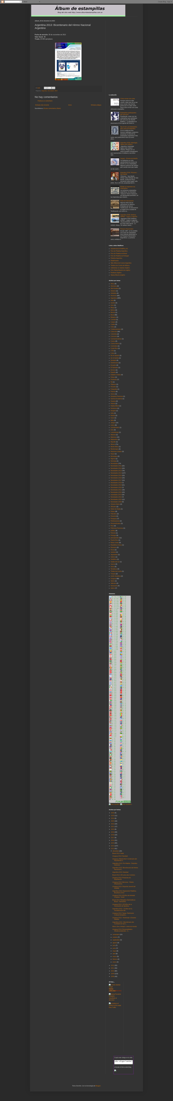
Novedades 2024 (116, 497)
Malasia (113, 435)
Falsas (113, 377)
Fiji (112, 382)
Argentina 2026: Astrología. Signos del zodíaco (129, 143)
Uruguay (113, 578)
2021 (113, 826)
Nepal (113, 454)
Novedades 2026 (116, 502)
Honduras (114, 408)
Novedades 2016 (116, 478)
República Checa (116, 545)
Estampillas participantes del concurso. (128, 113)
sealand (113, 552)
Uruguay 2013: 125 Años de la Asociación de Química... (122, 905)
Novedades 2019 (116, 485)
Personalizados (116, 523)
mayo (115, 951)
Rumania (114, 547)
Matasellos (114, 439)
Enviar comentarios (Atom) (52, 108)
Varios (113, 581)
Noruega (113, 461)
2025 (113, 815)
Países (113, 511)
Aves (112, 305)
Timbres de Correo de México (120, 265)
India (112, 413)
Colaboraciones (116, 329)
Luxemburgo (115, 432)
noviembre (116, 934)
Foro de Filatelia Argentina (119, 251)
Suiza (112, 566)
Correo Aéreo (115, 343)
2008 (113, 976)
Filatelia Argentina (116, 258)
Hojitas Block (115, 406)
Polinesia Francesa (117, 528)
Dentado (113, 360)
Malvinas (113, 437)
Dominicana (114, 363)
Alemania (114, 286)
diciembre (116, 851)
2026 (113, 813)
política (113, 530)
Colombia (114, 334)
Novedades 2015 (116, 475)
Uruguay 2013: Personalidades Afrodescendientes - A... (122, 930)
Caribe (113, 324)
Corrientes (114, 346)
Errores (113, 370)
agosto (115, 943)
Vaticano (113, 583)
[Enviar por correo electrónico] (45, 88)
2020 (113, 829)
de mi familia (115, 358)
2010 (113, 971)
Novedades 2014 (116, 473)
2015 (113, 843)
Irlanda (113, 415)
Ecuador (113, 365)
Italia (112, 420)
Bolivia (113, 310)
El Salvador (114, 367)
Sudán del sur (115, 562)
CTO (112, 351)
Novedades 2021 (116, 490)
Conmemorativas (116, 339)
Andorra (113, 291)
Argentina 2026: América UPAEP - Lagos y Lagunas (128, 215)
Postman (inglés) (116, 272)
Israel (112, 418)
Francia (113, 391)
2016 (113, 840)
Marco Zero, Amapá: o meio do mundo (124, 926)
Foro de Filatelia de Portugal (120, 256)
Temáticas (114, 569)
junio (114, 948)
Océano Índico (115, 504)
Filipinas (113, 384)
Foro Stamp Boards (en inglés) (120, 270)
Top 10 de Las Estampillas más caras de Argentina (128, 127)
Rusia (112, 550)
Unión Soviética (116, 576)
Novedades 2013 (52, 90)
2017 (113, 837)
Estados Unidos (116, 375)
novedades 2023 (116, 494)
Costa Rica (114, 348)
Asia (112, 300)
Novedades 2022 (116, 492)
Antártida (113, 293)
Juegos (113, 423)
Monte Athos (115, 447)
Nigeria (113, 458)
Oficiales (113, 506)
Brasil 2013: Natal (118, 853)
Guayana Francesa (117, 396)
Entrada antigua (96, 105)
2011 (113, 968)
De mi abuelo (115, 355)
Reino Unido (115, 542)
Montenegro (114, 449)
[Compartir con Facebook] (52, 88)
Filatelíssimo (115, 260)
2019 (113, 832)
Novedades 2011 (116, 466)
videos (113, 588)
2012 (113, 965)
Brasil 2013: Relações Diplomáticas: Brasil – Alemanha (124, 900)
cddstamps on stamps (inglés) (120, 268)
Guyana (113, 401)
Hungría (113, 411)
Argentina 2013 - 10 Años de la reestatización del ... (122, 909)
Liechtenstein (115, 427)
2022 (113, 824)
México (113, 444)
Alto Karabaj (115, 288)
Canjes (113, 322)
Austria (113, 303)
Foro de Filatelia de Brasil (119, 253)
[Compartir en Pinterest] (54, 88)
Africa (112, 284)
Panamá (113, 516)
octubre (115, 937)
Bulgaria (113, 317)
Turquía (113, 574)
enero (115, 962)
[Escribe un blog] (47, 88)
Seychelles (114, 554)
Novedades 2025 (116, 499)
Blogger (98, 1086)
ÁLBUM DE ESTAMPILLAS (119, 249)
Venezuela (114, 586)
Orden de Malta (116, 509)
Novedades (114, 463)
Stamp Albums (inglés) (118, 275)
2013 (113, 848)
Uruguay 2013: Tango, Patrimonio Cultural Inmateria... (123, 914)
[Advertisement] (62, 114)
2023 (113, 821)
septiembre (116, 940)
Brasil (112, 315)
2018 (113, 835)
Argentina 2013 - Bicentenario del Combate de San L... (123, 923)
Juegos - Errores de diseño (129, 158)
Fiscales (113, 387)
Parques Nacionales (126, 229)
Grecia (113, 394)
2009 (113, 973)
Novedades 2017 (116, 480)
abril (114, 953)
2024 (113, 818)
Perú (112, 526)
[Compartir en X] (49, 88)
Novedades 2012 (116, 468)
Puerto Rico (114, 540)
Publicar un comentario (45, 101)
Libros (113, 425)
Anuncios (114, 295)
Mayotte (113, 442)
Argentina (44, 90)
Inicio (70, 105)
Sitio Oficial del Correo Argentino (121, 263)
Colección (114, 331)
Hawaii (113, 403)
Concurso (114, 336)
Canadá (113, 319)
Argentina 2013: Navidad (120, 872)
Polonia (113, 533)
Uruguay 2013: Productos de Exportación (121, 878)
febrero (115, 959)
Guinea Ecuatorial (116, 399)
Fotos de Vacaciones (127, 201)
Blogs (112, 307)
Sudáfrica (114, 559)
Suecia (113, 564)
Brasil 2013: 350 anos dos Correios (123, 875)
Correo (113, 341)
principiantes (115, 538)
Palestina (114, 514)
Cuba (112, 353)
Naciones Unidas (116, 451)
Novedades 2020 (116, 487)
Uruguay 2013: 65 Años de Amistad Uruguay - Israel (123, 896)
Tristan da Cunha (116, 571)
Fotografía (114, 389)
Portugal (113, 535)
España (113, 372)
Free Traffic (112, 1007)
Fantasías (114, 379)
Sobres (113, 557)
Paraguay (114, 518)
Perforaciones (115, 521)
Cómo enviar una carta (127, 98)
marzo (115, 956)
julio (114, 945)
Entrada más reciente (42, 105)
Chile (112, 327)
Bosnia (113, 312)
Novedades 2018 (116, 482)
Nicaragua (114, 456)
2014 (113, 846)
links (112, 430)
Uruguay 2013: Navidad (120, 856)
